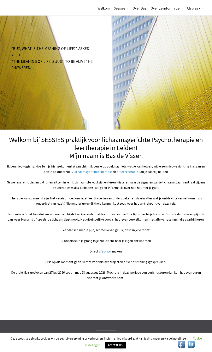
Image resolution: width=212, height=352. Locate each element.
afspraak (105, 251)
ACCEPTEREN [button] (115, 345)
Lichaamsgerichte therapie (92, 172)
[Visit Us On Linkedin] (191, 348)
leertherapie (129, 172)
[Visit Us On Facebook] (181, 348)
